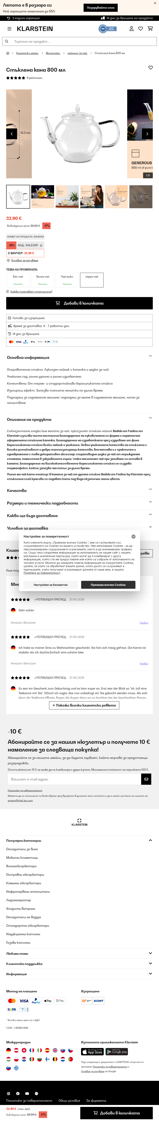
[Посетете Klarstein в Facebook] (18, 1093)
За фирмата (96, 1100)
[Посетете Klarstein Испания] (47, 1050)
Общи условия (69, 1100)
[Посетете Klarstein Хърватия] (24, 1059)
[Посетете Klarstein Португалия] (70, 1059)
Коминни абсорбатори (23, 883)
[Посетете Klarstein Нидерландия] (62, 1059)
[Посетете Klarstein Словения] (8, 1068)
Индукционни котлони (23, 934)
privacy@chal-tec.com (20, 800)
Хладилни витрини (20, 908)
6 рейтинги (34, 77)
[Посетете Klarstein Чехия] (70, 1050)
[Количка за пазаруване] (150, 28)
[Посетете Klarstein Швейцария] (24, 1050)
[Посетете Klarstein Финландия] (47, 1059)
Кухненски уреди (27, 53)
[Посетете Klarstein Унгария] (8, 1059)
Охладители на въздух (23, 917)
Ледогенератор (18, 900)
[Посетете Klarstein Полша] (16, 1059)
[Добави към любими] (151, 67)
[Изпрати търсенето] (6, 41)
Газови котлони (18, 942)
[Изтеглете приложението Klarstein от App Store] (92, 1052)
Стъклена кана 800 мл (110, 53)
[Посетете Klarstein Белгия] (55, 1059)
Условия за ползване (93, 1071)
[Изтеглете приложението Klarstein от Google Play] (116, 1052)
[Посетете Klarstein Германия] (8, 1050)
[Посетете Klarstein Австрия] (16, 1050)
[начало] (11, 53)
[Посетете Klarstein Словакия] (62, 1050)
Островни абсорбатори (25, 874)
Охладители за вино (22, 849)
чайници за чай (77, 53)
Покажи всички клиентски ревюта (85, 705)
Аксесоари (53, 53)
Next (147, 133)
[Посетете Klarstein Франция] (31, 1050)
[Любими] (140, 28)
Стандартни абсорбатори (27, 925)
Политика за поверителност (25, 790)
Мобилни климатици (22, 857)
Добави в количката (83, 303)
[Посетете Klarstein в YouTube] (27, 1093)
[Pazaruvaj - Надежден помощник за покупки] (107, 28)
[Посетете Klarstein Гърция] (16, 1068)
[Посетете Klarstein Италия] (39, 1050)
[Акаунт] (132, 28)
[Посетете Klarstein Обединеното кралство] (55, 1050)
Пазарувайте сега (100, 7)
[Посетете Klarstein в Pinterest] (36, 1093)
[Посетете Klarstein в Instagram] (8, 1093)
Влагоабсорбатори (21, 866)
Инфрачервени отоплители (28, 891)
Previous (11, 133)
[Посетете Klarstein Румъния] (31, 1059)
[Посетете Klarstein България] (39, 1059)
